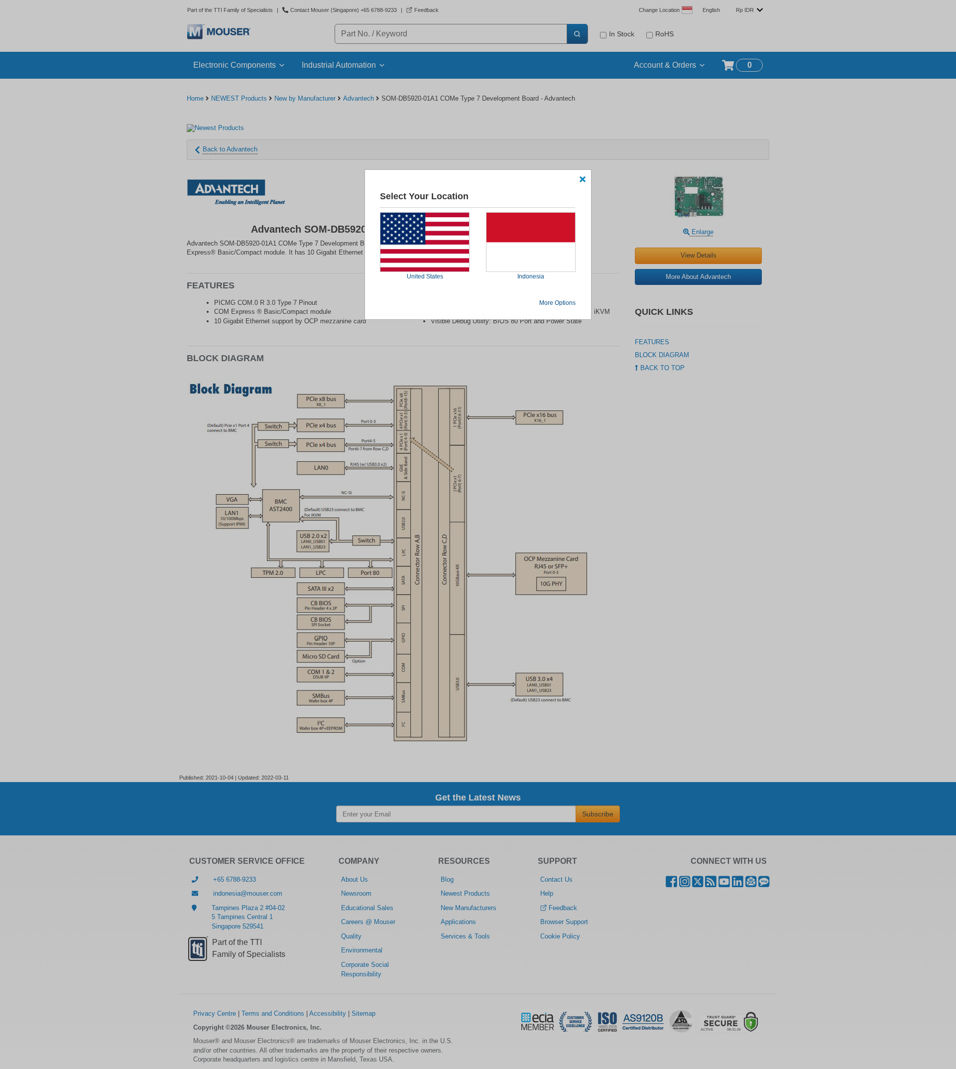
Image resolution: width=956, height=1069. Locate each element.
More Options (557, 302)
